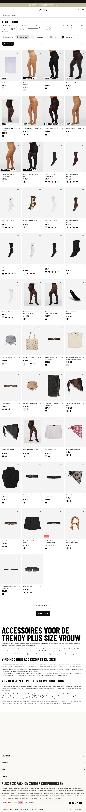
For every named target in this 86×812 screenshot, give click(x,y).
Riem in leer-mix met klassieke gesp (50, 496)
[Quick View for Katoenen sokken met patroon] (19, 220)
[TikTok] (76, 802)
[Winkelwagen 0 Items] (82, 10)
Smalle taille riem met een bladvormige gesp (52, 541)
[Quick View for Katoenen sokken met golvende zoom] (62, 174)
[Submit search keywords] (3, 15)
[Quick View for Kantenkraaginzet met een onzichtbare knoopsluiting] (83, 357)
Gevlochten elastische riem (9, 541)
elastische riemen (33, 28)
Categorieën (6, 756)
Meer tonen (5, 32)
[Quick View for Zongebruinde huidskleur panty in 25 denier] (19, 174)
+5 (58, 182)
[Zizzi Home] (43, 10)
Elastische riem (6, 403)
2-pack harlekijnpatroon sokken (30, 221)
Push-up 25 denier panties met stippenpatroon (30, 450)
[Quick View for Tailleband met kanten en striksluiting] (40, 495)
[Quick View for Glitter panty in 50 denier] (83, 83)
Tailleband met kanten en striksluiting (30, 496)
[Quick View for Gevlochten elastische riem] (19, 541)
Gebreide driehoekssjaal (9, 357)
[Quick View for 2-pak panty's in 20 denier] (40, 128)
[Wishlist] (18, 53)
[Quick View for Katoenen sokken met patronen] (83, 174)
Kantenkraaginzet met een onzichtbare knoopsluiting (73, 358)
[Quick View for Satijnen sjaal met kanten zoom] (83, 403)
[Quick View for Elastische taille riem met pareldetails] (19, 586)
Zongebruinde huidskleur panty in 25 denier (9, 175)
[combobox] (43, 15)
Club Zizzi (5, 763)
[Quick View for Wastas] (19, 83)
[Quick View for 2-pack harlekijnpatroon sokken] (40, 220)
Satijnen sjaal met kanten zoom (73, 404)
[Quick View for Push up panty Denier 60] (62, 128)
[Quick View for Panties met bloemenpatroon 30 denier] (62, 312)
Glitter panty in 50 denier (73, 83)
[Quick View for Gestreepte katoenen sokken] (19, 312)
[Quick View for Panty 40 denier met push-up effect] (40, 83)
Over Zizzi (5, 776)
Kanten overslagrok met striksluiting (51, 404)
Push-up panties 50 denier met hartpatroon (30, 312)
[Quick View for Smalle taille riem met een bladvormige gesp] (62, 541)
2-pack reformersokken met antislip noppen (74, 267)
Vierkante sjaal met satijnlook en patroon (72, 541)
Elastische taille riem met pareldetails (9, 587)
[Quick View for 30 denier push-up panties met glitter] (19, 128)
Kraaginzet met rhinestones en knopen (9, 496)
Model (82, 44)
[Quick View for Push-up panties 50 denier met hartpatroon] (40, 312)
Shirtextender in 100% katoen (51, 450)
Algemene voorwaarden (21, 809)
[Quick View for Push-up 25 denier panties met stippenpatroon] (40, 449)
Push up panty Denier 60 (51, 128)
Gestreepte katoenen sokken (10, 312)
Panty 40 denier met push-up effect (30, 83)
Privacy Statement (7, 809)
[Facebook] (73, 802)
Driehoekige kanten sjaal (73, 449)
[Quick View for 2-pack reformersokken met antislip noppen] (83, 266)
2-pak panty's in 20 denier (30, 128)
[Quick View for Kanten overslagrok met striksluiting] (62, 403)
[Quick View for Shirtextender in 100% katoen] (62, 449)
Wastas (4, 83)
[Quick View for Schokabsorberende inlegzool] (83, 312)
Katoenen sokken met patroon (8, 221)
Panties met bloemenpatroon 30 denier (52, 312)
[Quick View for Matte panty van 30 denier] (83, 128)
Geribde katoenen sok (51, 266)
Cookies (33, 809)
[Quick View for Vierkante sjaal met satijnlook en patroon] (83, 541)
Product (76, 44)
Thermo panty (49, 83)
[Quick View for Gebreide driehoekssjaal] (19, 357)
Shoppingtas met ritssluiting (31, 357)
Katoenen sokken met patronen (72, 175)
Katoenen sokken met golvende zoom (51, 175)
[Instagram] (69, 802)
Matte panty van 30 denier (73, 128)
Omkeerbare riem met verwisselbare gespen (51, 358)
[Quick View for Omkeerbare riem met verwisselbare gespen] (62, 357)
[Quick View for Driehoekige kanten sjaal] (83, 449)
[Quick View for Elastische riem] (19, 403)
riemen (34, 664)
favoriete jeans (54, 666)
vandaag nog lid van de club (48, 703)
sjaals (52, 664)
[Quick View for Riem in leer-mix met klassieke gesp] (62, 495)
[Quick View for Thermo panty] (62, 83)
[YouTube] (80, 802)
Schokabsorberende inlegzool (72, 312)
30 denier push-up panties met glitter (9, 129)
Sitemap (41, 809)
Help (3, 769)
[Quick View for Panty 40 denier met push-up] (40, 174)
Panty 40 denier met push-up (30, 175)
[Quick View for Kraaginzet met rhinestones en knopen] (19, 495)
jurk (65, 666)
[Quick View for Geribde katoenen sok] (62, 266)
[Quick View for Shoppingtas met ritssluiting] (40, 357)
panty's (13, 28)
